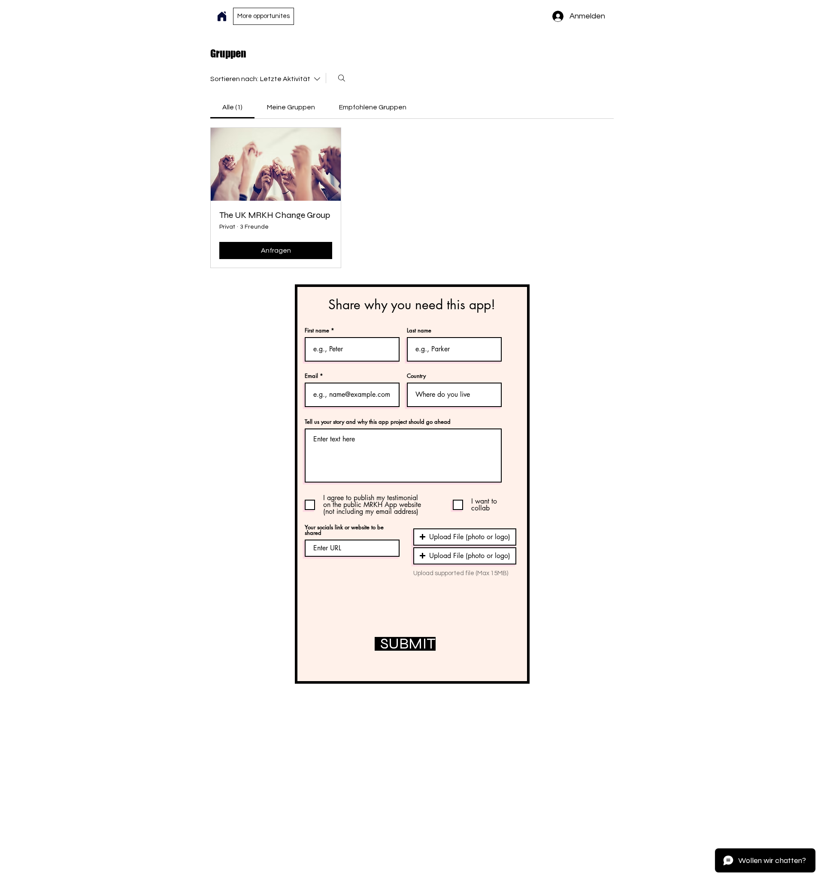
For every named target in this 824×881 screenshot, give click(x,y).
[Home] (221, 16)
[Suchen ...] (341, 78)
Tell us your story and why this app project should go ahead (378, 422)
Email (311, 376)
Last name (419, 330)
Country (416, 376)
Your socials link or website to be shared (344, 530)
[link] (232, 107)
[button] (464, 537)
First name (317, 330)
